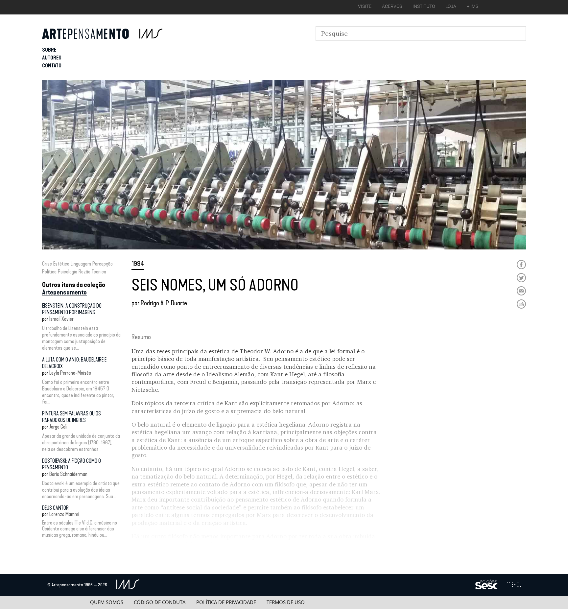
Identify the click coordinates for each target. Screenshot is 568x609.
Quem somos (106, 602)
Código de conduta (159, 602)
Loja (450, 6)
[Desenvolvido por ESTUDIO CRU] (514, 585)
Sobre (49, 50)
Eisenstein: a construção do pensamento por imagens (72, 309)
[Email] (521, 290)
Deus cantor (55, 508)
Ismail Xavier (61, 319)
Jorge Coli (58, 427)
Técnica (99, 272)
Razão (84, 272)
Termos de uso (286, 602)
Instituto (424, 6)
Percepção (102, 264)
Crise (47, 264)
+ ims (472, 6)
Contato (51, 65)
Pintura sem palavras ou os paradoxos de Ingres (71, 416)
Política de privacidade (226, 602)
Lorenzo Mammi (64, 514)
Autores (51, 58)
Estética (61, 264)
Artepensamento (64, 292)
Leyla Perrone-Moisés (70, 373)
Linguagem (81, 264)
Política (49, 272)
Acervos (392, 6)
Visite (364, 6)
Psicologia (67, 272)
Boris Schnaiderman (68, 474)
